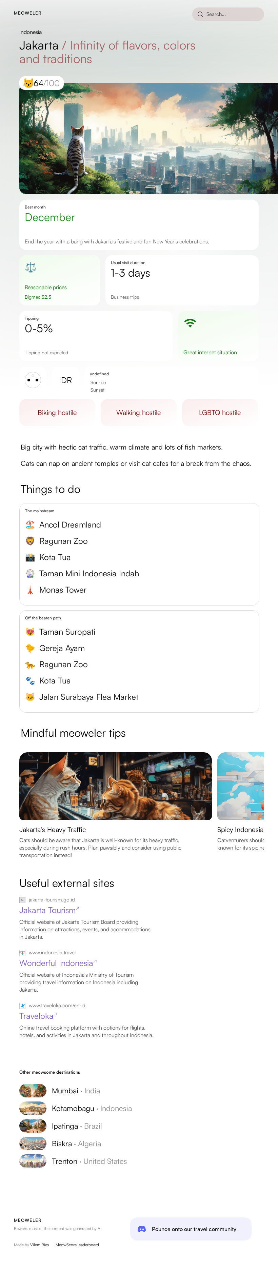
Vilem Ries (39, 1244)
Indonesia (30, 31)
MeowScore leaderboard (77, 1244)
